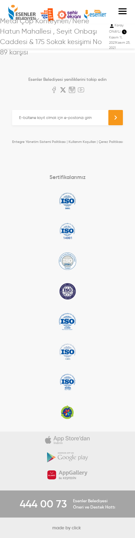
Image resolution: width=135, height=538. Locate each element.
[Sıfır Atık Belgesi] (67, 412)
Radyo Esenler (95, 14)
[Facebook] (54, 90)
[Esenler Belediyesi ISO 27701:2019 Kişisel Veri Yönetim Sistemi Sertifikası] (67, 291)
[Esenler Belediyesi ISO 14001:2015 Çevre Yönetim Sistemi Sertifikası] (67, 231)
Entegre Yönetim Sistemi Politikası (39, 141)
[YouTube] (81, 90)
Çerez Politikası (111, 141)
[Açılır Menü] (122, 12)
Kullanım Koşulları (82, 141)
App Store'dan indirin (67, 440)
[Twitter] (63, 90)
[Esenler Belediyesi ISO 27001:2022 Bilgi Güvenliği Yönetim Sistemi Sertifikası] (67, 261)
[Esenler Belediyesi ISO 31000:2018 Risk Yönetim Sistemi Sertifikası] (67, 321)
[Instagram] (72, 90)
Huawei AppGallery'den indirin (67, 475)
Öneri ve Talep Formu (47, 15)
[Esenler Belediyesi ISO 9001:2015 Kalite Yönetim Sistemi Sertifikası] (67, 201)
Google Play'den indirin (67, 457)
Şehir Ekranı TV (69, 15)
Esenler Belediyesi (22, 12)
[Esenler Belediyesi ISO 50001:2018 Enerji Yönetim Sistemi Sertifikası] (67, 382)
